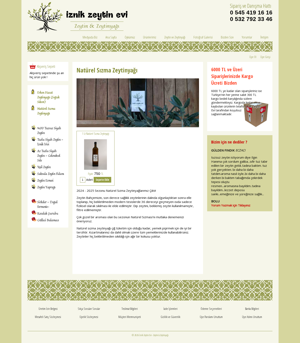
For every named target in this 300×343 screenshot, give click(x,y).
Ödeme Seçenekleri (211, 309)
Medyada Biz (90, 37)
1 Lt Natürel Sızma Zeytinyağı (95, 134)
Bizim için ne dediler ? (229, 142)
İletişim (264, 37)
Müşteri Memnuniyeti (129, 317)
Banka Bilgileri (252, 309)
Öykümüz (130, 37)
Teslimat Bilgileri (130, 309)
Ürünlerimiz (149, 37)
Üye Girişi (265, 57)
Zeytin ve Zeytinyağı (174, 37)
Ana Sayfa (111, 37)
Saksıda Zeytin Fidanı (50, 173)
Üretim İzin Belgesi (48, 309)
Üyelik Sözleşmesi (89, 317)
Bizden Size (227, 37)
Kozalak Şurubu (47, 213)
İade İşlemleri (170, 309)
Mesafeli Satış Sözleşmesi (48, 317)
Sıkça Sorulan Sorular (89, 309)
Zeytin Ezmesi (45, 180)
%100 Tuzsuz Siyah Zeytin (49, 130)
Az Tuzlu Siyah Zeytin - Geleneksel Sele (48, 156)
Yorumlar (247, 37)
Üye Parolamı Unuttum (211, 317)
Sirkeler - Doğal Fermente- (47, 204)
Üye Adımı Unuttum (252, 317)
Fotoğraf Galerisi (203, 37)
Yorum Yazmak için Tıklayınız (230, 205)
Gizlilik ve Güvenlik (170, 317)
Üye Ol (252, 57)
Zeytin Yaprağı (46, 187)
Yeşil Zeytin (44, 167)
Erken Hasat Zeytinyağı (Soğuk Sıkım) (48, 97)
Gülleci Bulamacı (48, 220)
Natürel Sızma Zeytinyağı (46, 111)
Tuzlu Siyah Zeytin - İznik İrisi (50, 142)
